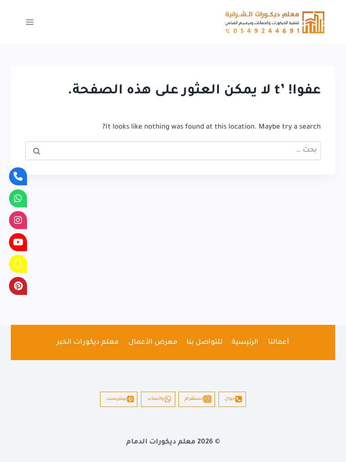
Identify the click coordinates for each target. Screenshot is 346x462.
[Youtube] (18, 242)
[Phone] (18, 176)
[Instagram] (18, 220)
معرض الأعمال (153, 342)
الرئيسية (245, 342)
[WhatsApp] (18, 198)
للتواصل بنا (205, 342)
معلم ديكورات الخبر (88, 342)
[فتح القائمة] (30, 22)
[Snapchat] (18, 264)
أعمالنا (278, 342)
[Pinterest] (18, 286)
